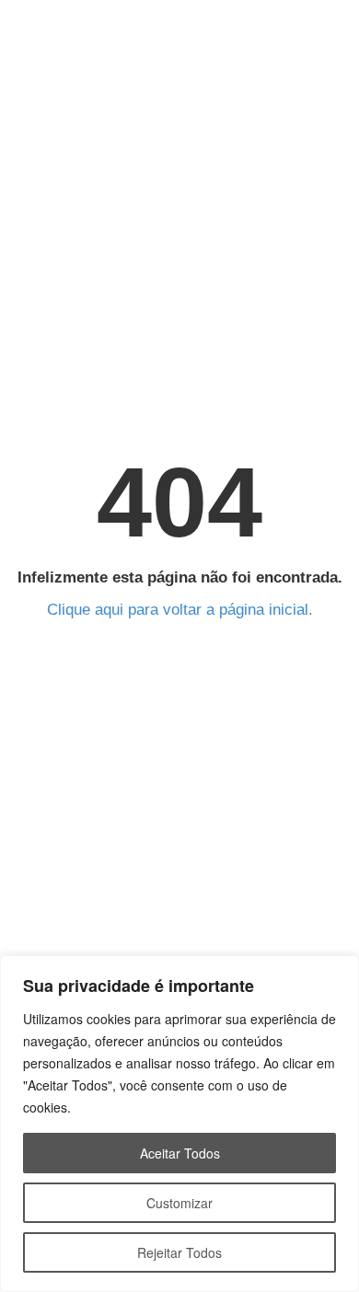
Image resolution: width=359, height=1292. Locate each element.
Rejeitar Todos (179, 1252)
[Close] (340, 971)
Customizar (179, 1203)
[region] (179, 1123)
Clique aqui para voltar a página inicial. (180, 609)
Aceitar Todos (180, 1153)
